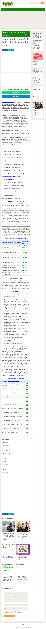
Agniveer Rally (10, 32)
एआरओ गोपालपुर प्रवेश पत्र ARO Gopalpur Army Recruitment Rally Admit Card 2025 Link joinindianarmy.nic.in (8, 579)
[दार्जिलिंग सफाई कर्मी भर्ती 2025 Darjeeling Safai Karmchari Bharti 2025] (8, 549)
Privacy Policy (28, 627)
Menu (3, 9)
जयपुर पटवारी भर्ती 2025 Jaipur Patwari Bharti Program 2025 (22, 558)
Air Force (16, 32)
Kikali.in (19, 626)
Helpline (17, 34)
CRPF (9, 34)
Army (28, 32)
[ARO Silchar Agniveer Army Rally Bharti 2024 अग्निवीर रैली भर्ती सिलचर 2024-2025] (23, 526)
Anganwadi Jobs (22, 32)
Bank (4, 34)
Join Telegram (16, 96)
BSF (6, 34)
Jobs (5, 32)
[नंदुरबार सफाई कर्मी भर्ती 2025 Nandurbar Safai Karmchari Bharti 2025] (23, 569)
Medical (21, 34)
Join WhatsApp (16, 92)
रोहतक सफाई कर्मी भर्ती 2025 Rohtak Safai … (37, 96)
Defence (12, 34)
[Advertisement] (23, 20)
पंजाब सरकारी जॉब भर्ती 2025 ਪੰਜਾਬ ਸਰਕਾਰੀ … (37, 63)
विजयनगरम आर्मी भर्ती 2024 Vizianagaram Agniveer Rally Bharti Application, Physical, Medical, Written (8, 536)
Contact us (22, 627)
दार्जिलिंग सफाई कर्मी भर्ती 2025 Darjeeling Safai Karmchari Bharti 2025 (8, 558)
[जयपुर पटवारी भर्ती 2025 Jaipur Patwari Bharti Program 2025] (23, 549)
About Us (17, 627)
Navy (24, 34)
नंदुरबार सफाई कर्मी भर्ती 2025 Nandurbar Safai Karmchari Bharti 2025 (23, 578)
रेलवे (9, 35)
